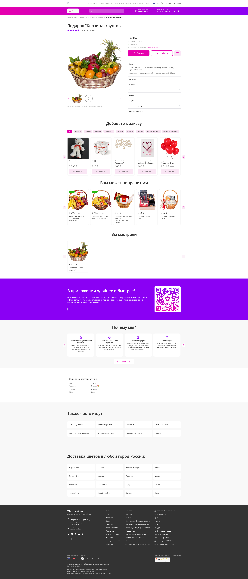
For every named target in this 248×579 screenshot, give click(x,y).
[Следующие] (120, 98)
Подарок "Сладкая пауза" (168, 215)
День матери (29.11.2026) (164, 541)
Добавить (79, 172)
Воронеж (101, 467)
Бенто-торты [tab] (109, 131)
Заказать (140, 53)
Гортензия (130, 425)
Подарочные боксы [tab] (153, 131)
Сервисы (147, 3)
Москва (157, 476)
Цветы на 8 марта (161, 534)
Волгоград (73, 485)
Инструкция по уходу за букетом (137, 528)
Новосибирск (74, 493)
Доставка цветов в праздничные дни (137, 545)
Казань (157, 485)
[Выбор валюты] (158, 3)
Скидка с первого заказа (134, 537)
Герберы (158, 433)
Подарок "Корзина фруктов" (76, 267)
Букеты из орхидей (105, 425)
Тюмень (129, 493)
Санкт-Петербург (104, 493)
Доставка (95, 3)
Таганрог (101, 476)
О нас (90, 3)
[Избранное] (174, 10)
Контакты (135, 3)
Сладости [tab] (120, 131)
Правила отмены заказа (134, 541)
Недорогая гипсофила (106, 433)
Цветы (157, 518)
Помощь (141, 3)
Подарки (158, 528)
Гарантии (107, 3)
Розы (156, 524)
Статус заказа (167, 3)
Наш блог (109, 537)
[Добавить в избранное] (177, 53)
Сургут (128, 485)
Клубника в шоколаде (163, 531)
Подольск (129, 476)
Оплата (101, 3)
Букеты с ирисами (161, 425)
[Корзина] (179, 10)
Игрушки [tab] (130, 131)
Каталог (75, 11)
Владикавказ (102, 485)
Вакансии (109, 544)
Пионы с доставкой (76, 425)
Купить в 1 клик (162, 53)
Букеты (157, 521)
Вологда (158, 467)
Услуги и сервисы (112, 534)
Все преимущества (124, 361)
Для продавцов (115, 3)
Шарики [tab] (88, 131)
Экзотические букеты (134, 433)
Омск (157, 493)
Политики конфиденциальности (137, 521)
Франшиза (110, 531)
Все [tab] (69, 131)
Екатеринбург (74, 476)
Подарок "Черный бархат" (145, 215)
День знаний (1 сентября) (164, 544)
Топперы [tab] (140, 131)
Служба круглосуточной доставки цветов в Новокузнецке (89, 564)
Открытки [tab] (78, 131)
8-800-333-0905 (74, 525)
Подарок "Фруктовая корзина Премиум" (100, 205)
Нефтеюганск (74, 467)
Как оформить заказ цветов (135, 534)
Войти (179, 3)
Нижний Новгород (133, 467)
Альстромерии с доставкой (79, 433)
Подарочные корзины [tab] (170, 131)
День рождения (160, 514)
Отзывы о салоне (131, 531)
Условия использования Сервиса (138, 524)
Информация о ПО (113, 541)
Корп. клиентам (126, 3)
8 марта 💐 (95, 386)
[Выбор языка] (154, 3)
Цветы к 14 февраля (162, 537)
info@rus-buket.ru (75, 530)
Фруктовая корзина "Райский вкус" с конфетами (76, 206)
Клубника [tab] (97, 131)
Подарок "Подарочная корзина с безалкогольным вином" (123, 217)
